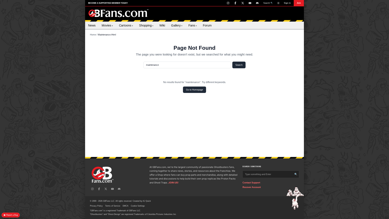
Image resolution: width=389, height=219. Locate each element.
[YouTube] (250, 3)
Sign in (287, 3)
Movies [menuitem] (107, 25)
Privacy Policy (96, 206)
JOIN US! (173, 182)
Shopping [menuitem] (146, 25)
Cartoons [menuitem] (126, 25)
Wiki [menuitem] (162, 25)
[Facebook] (235, 3)
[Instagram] (228, 3)
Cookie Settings (138, 206)
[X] (243, 3)
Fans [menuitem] (192, 25)
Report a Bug (12, 215)
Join (299, 3)
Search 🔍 (268, 3)
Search (239, 65)
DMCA (125, 206)
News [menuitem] (92, 25)
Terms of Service (112, 206)
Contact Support (251, 182)
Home (93, 34)
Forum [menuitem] (207, 25)
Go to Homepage (194, 89)
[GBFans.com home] (118, 13)
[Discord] (257, 3)
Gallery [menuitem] (176, 25)
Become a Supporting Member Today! (108, 3)
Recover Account (252, 187)
